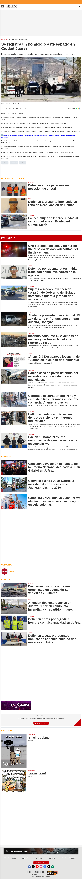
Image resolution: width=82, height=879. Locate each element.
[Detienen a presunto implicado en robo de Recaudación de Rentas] (14, 205)
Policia (23, 163)
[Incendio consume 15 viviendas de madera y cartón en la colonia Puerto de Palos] (14, 341)
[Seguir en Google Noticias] (79, 108)
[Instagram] (41, 866)
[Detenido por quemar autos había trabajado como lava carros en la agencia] (14, 274)
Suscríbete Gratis (41, 723)
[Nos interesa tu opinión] (41, 851)
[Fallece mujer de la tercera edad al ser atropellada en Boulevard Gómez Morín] (14, 222)
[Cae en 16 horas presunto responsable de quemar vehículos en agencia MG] (14, 442)
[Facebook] (2, 108)
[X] (6, 108)
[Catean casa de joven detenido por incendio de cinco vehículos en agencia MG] (14, 379)
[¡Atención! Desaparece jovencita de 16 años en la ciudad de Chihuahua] (14, 360)
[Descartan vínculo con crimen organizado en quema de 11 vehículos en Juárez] (14, 590)
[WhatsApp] (10, 108)
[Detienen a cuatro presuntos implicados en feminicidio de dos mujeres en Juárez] (14, 639)
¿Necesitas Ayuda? (41, 862)
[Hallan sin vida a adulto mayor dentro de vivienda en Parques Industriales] (14, 421)
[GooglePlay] (52, 866)
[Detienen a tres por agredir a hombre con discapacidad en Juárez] (14, 623)
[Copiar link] (21, 108)
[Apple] (48, 866)
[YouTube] (37, 866)
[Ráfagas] (4, 571)
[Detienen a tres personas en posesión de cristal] (14, 189)
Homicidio (14, 163)
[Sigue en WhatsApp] (76, 108)
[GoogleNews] (44, 866)
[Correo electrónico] (17, 108)
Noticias (5, 163)
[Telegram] (13, 108)
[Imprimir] (25, 108)
